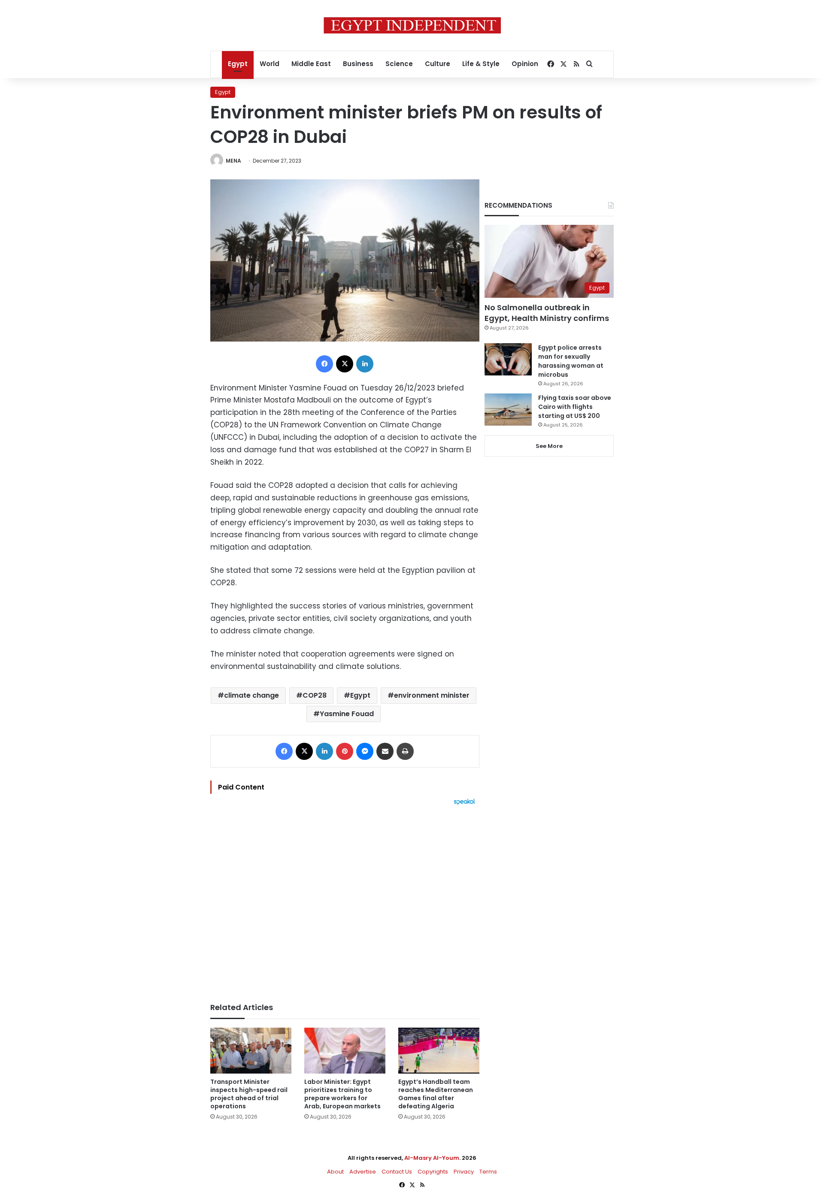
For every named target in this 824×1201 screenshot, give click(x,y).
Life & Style (481, 63)
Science (399, 63)
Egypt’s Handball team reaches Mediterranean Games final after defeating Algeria (435, 1093)
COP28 (315, 695)
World (269, 63)
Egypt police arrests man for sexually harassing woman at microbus (570, 361)
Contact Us (397, 1172)
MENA (233, 160)
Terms (488, 1172)
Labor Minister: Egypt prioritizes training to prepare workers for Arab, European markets (342, 1093)
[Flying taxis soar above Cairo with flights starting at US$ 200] (508, 409)
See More (549, 446)
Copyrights (433, 1172)
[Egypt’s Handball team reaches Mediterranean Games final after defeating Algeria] (438, 1051)
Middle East (311, 63)
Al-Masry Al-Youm (431, 1158)
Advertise (362, 1172)
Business (358, 63)
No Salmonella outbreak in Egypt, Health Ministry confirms (547, 313)
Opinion (525, 63)
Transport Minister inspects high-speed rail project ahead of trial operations (249, 1093)
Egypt (238, 63)
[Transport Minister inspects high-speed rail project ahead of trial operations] (250, 1051)
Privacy (464, 1172)
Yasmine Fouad (347, 714)
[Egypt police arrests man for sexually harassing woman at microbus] (508, 359)
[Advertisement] (344, 899)
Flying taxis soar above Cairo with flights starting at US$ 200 (574, 406)
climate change (251, 695)
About (335, 1172)
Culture (437, 63)
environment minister (432, 695)
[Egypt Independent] (412, 25)
